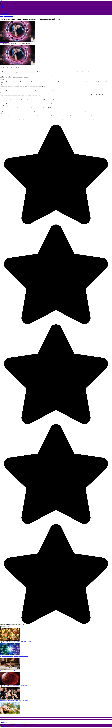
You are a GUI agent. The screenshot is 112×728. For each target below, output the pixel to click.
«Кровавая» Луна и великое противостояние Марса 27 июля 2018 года (14, 685)
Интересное (4, 6)
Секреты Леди (3, 1)
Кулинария (7, 10)
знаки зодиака (5, 122)
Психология (4, 14)
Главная (3, 5)
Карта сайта (4, 722)
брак (1, 122)
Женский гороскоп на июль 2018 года (7, 714)
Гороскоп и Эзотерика (6, 13)
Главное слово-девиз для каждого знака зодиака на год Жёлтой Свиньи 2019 (15, 641)
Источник (2, 120)
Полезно (4, 7)
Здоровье (6, 8)
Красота (6, 9)
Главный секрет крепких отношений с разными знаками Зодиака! (13, 670)
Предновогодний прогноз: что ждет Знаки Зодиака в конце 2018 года (14, 656)
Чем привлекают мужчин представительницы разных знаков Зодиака (14, 700)
